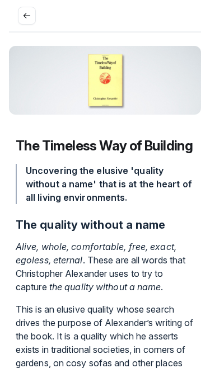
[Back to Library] (27, 16)
